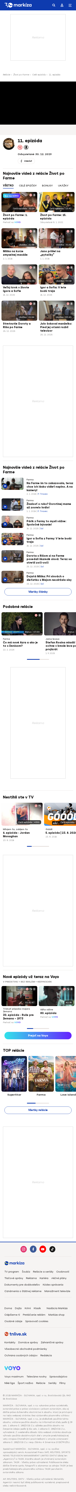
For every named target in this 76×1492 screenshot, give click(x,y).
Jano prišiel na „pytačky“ (50, 253)
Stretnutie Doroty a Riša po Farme (17, 325)
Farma (30, 479)
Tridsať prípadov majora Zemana (16, 1010)
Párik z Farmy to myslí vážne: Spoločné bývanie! (46, 523)
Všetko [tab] (8, 185)
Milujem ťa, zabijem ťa (15, 829)
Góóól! (49, 829)
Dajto (18, 1308)
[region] (38, 188)
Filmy (62, 1383)
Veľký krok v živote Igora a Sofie (16, 289)
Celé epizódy (39, 74)
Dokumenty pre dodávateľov (22, 1284)
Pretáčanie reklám (34, 1314)
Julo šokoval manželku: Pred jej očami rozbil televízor (56, 327)
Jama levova (52, 639)
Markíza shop (56, 1314)
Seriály (52, 1383)
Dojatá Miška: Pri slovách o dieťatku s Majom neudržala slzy (49, 578)
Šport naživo (25, 1383)
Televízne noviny (36, 1376)
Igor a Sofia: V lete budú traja (53, 289)
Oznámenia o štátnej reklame (23, 1291)
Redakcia (46, 1355)
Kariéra (44, 1278)
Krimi (28, 1308)
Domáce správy (28, 1342)
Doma (8, 1308)
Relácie (6, 74)
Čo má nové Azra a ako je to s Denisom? (20, 644)
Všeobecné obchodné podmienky (25, 1349)
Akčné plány (58, 1278)
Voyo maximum (14, 1376)
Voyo (17, 222)
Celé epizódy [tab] (28, 185)
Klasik (37, 1308)
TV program (11, 1271)
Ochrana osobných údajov (20, 1355)
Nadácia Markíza (57, 1308)
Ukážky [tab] (63, 185)
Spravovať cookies (36, 1321)
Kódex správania (53, 1284)
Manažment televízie (57, 1291)
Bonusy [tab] (47, 185)
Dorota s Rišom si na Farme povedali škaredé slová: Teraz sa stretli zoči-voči (49, 559)
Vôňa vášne (46, 1009)
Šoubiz (26, 1271)
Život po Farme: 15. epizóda (53, 217)
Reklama (31, 1278)
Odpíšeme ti (12, 1314)
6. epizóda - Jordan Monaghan (16, 835)
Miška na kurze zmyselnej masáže (15, 253)
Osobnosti (62, 1271)
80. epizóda (48, 1013)
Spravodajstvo (58, 1376)
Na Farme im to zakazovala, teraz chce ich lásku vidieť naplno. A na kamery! (50, 487)
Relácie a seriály (43, 1271)
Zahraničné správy (52, 1342)
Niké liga (9, 1383)
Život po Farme (21, 74)
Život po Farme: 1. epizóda (15, 217)
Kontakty (9, 1342)
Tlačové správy (13, 1278)
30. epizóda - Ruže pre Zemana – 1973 (18, 1017)
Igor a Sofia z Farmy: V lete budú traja (49, 540)
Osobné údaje (13, 1321)
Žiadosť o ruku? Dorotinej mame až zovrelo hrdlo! (49, 506)
